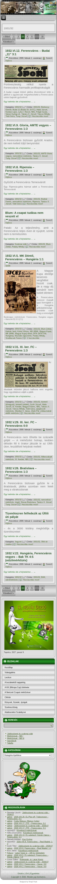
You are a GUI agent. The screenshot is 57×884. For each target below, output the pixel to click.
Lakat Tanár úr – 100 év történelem (30, 853)
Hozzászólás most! (40, 116)
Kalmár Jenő (11, 331)
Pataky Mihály (18, 247)
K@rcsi (9, 61)
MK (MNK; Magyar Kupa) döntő (19, 333)
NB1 (33, 112)
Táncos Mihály (43, 114)
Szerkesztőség (11, 707)
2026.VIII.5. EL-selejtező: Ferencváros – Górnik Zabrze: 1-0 (27, 856)
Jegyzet (18, 542)
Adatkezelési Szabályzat (15, 712)
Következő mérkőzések (27, 830)
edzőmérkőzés (12, 580)
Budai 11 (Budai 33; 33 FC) (24, 110)
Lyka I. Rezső (24, 112)
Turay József (21, 116)
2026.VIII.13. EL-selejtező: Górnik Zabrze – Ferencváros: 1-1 (29, 836)
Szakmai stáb (20, 244)
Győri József (35, 404)
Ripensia (36, 202)
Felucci (10, 853)
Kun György (27, 839)
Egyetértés (34, 873)
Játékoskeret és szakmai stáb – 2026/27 (28, 814)
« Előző (6, 37)
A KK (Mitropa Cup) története (17, 687)
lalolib (8, 266)
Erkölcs (21, 873)
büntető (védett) (22, 404)
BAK (43, 577)
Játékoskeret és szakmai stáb (20, 734)
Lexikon (8, 677)
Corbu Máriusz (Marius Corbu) (26, 821)
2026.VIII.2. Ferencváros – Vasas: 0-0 (30, 864)
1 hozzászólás (33, 338)
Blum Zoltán (46, 329)
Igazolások (11, 741)
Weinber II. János (22, 411)
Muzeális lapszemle (23, 336)
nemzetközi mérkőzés (22, 156)
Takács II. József (28, 114)
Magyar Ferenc (29, 407)
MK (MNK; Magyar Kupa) (40, 331)
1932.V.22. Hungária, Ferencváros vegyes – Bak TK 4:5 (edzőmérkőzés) (28, 557)
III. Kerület (16, 407)
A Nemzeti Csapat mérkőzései (17, 692)
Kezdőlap (9, 667)
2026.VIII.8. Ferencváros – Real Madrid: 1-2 (30, 843)
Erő (27, 873)
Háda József (42, 110)
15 (42, 37)
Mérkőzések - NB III (15, 738)
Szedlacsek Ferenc (14, 338)
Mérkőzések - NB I (15, 736)
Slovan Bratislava (28, 502)
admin (9, 817)
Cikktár (8, 697)
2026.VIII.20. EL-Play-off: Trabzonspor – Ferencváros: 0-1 (27, 818)
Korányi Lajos (11, 112)
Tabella (10, 743)
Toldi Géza (10, 116)
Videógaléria (10, 672)
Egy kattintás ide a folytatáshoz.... (20, 102)
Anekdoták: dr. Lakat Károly (31, 859)
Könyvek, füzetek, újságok (16, 702)
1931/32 (18, 107)
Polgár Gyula (41, 112)
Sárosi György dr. (13, 114)
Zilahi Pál (35, 411)
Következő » (8, 42)
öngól (17, 502)
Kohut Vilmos (23, 331)
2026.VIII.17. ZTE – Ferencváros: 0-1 (30, 823)
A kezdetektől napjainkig (15, 682)
